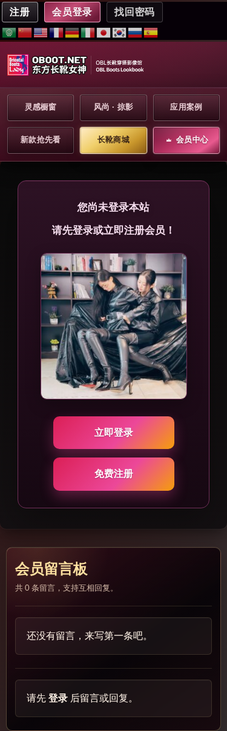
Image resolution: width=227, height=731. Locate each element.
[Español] (151, 32)
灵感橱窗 (41, 106)
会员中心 (192, 139)
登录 (58, 698)
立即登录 (113, 432)
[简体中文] (25, 32)
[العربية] (10, 32)
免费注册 (113, 473)
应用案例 (186, 106)
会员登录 (72, 12)
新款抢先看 (41, 139)
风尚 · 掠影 (114, 106)
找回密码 (134, 12)
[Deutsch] (73, 32)
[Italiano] (88, 32)
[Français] (57, 32)
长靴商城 (113, 139)
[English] (41, 32)
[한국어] (120, 32)
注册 (20, 12)
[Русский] (135, 32)
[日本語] (104, 32)
